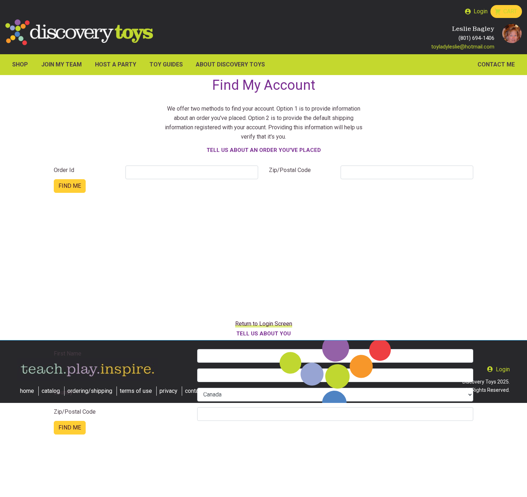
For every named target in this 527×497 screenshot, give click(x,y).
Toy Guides (166, 64)
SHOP (20, 64)
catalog (51, 390)
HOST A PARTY (115, 64)
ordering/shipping (89, 390)
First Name (67, 353)
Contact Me (496, 64)
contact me (199, 390)
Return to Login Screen (263, 323)
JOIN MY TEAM (61, 64)
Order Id (64, 170)
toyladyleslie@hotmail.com (462, 46)
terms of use (136, 390)
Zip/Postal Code (290, 170)
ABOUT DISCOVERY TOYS (230, 64)
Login (481, 11)
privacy (168, 390)
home (27, 390)
